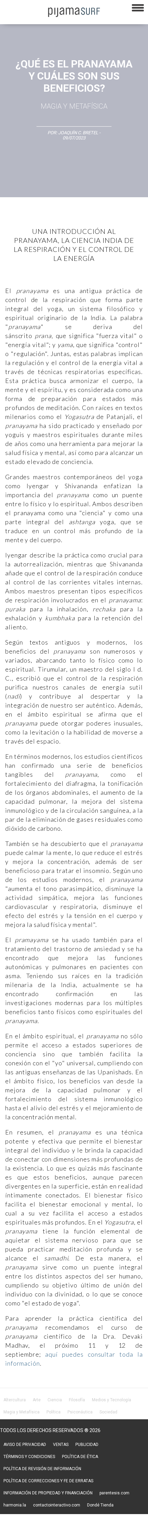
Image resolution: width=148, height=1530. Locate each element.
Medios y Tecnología (111, 1399)
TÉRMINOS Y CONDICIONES (29, 1456)
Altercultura (14, 1399)
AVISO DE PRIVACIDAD (24, 1444)
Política (53, 1412)
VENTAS (60, 1444)
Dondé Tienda (100, 1505)
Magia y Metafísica (74, 106)
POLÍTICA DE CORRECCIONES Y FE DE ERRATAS (48, 1480)
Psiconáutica (80, 1412)
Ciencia (54, 1399)
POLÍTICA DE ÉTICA (80, 1456)
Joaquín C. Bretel (78, 132)
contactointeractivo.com (56, 1505)
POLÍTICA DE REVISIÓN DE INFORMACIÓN (42, 1468)
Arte (37, 1399)
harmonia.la (14, 1505)
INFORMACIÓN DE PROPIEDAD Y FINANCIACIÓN (48, 1493)
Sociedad (108, 1412)
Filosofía (77, 1399)
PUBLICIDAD (86, 1444)
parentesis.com (114, 1493)
